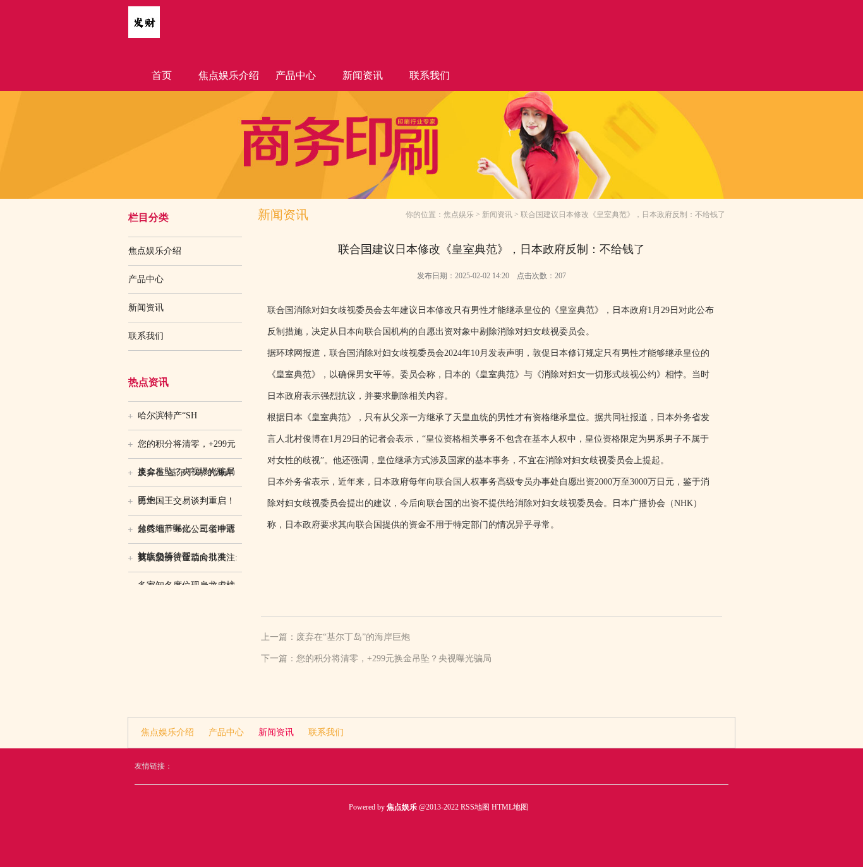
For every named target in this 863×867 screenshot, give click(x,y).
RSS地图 (475, 807)
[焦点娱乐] (144, 35)
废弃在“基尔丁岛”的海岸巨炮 (186, 477)
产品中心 (295, 75)
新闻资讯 (362, 75)
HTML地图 (510, 807)
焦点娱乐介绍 (228, 75)
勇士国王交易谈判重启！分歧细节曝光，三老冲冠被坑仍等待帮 (186, 505)
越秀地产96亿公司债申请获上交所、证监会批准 (186, 533)
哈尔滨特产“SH (167, 415)
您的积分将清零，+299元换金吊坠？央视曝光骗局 (187, 448)
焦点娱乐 (459, 214)
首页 (162, 75)
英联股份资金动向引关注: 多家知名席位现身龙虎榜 (188, 562)
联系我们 (429, 75)
